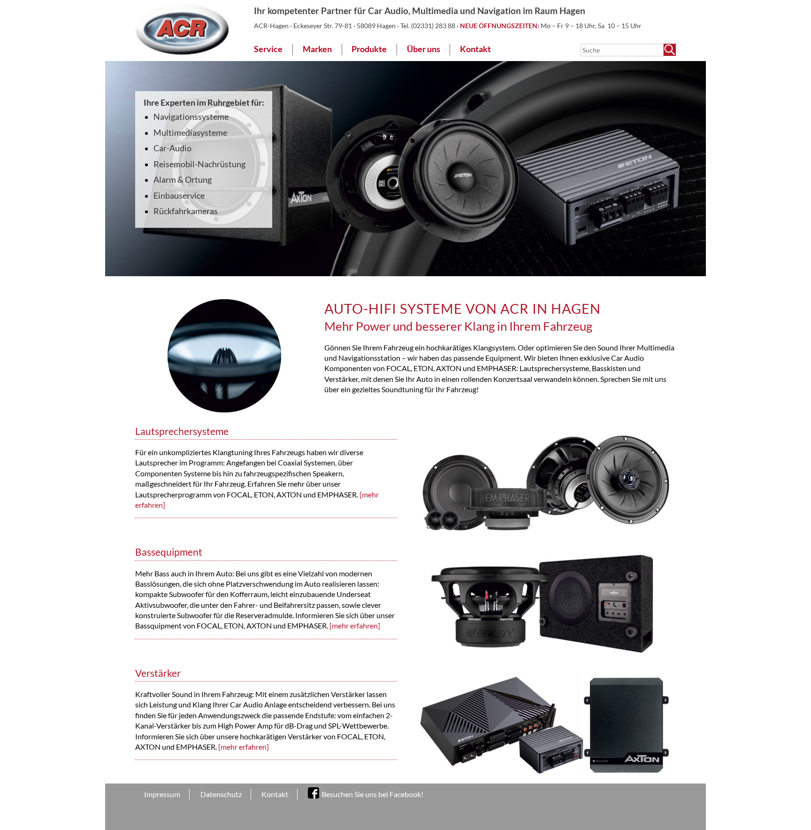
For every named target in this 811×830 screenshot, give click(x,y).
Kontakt (475, 49)
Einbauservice (179, 196)
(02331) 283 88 (434, 26)
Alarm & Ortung (182, 180)
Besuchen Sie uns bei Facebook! (372, 794)
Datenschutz (221, 794)
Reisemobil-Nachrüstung (199, 164)
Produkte (369, 49)
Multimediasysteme (190, 133)
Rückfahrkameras (185, 211)
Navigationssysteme (191, 117)
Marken (317, 49)
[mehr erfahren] (354, 625)
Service (268, 49)
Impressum (162, 794)
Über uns (423, 49)
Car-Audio (172, 148)
